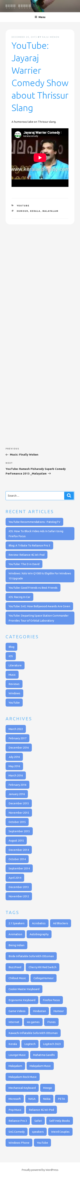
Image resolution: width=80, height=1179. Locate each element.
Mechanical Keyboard (22, 1087)
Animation (15, 934)
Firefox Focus (51, 1000)
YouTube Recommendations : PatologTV (34, 521)
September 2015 (19, 831)
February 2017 (17, 738)
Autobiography (39, 934)
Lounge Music (17, 1054)
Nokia (46, 1098)
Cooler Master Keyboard (24, 989)
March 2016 (16, 775)
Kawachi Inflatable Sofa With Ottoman (33, 1033)
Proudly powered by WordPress (40, 1169)
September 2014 (19, 868)
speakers (38, 1131)
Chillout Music (17, 978)
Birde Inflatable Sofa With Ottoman (31, 956)
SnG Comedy (17, 1131)
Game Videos (17, 1011)
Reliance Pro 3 (18, 1120)
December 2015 (19, 803)
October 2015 (17, 821)
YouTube (23, 206)
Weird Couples (60, 1131)
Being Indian (16, 945)
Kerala (35, 211)
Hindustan (39, 1011)
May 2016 (14, 766)
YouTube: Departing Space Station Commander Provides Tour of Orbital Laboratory (38, 618)
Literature (15, 665)
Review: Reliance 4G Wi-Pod (26, 554)
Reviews (14, 684)
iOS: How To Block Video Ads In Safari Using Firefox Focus (36, 534)
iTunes (51, 1022)
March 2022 (16, 729)
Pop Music (15, 1109)
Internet (14, 1022)
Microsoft (15, 1098)
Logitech (30, 1044)
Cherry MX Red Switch (42, 967)
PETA (61, 1098)
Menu (42, 17)
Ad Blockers (60, 923)
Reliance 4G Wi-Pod (41, 1109)
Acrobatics (39, 923)
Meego (47, 1087)
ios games (33, 1022)
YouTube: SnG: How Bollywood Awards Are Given (39, 606)
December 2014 (19, 849)
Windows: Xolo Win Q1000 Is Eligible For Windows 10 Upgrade (40, 576)
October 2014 (17, 859)
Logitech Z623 (52, 1044)
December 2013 (19, 887)
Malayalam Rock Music (23, 1076)
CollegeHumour (43, 978)
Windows (14, 693)
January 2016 (17, 794)
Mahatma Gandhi (44, 1054)
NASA (32, 1098)
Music (12, 674)
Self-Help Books (59, 1120)
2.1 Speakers (17, 923)
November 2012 (19, 896)
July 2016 (14, 756)
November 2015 (19, 812)
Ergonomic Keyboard (22, 1000)
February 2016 (17, 784)
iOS (11, 656)
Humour (22, 211)
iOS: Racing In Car (19, 597)
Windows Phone (19, 1142)
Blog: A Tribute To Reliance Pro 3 (29, 545)
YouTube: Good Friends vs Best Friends (33, 587)
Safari (38, 1120)
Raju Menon (18, 6)
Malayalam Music (40, 1065)
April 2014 (15, 877)
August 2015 (16, 840)
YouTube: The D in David (24, 564)
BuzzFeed (15, 967)
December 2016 (19, 747)
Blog (11, 646)
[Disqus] (40, 282)
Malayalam (50, 211)
